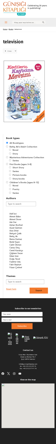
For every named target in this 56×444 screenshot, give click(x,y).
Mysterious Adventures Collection (27, 157)
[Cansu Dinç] (22, 247)
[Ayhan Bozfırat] (22, 225)
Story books (19, 178)
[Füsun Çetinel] (22, 267)
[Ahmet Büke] (22, 216)
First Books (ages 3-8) (21, 164)
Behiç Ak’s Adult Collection (23, 146)
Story (15, 153)
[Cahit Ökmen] (22, 244)
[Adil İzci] (22, 213)
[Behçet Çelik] (22, 233)
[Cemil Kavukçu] (22, 250)
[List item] (2, 373)
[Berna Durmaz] (22, 239)
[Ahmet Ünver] (22, 219)
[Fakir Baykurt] (22, 264)
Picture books (19, 175)
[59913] (22, 211)
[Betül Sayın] (22, 242)
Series (16, 160)
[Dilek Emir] (22, 256)
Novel (15, 150)
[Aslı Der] (22, 222)
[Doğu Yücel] (22, 259)
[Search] (43, 22)
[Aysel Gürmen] (22, 227)
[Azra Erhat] (22, 230)
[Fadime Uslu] (22, 261)
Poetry (16, 189)
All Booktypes (17, 143)
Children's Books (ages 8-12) (24, 182)
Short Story (18, 167)
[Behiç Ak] (22, 236)
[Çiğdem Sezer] (22, 253)
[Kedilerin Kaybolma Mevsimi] (24, 91)
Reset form (11, 289)
